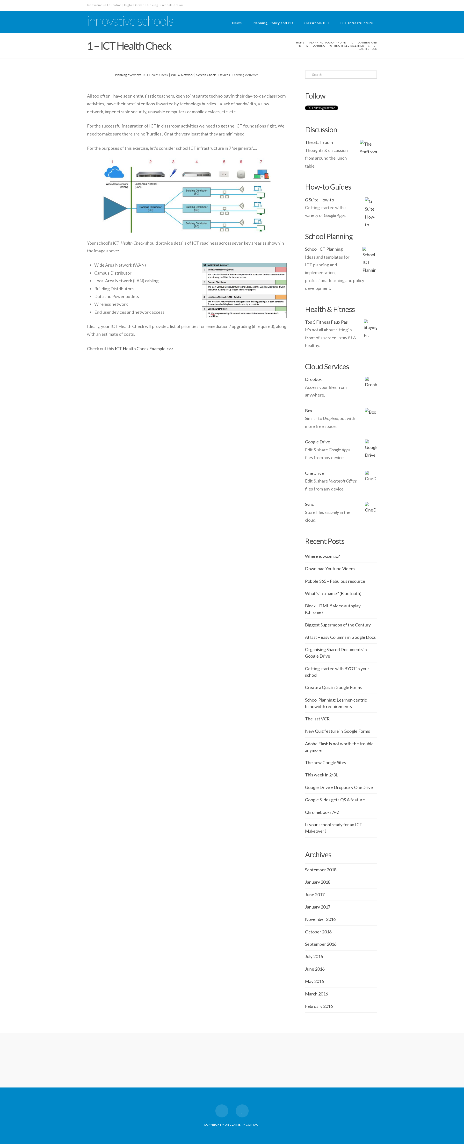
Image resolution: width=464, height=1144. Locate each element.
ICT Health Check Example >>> (144, 348)
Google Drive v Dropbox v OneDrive (339, 787)
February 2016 (319, 1006)
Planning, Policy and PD (273, 23)
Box (308, 410)
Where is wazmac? (322, 556)
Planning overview (128, 75)
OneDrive (314, 473)
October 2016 (318, 931)
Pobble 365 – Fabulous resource (335, 581)
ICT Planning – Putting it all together (335, 45)
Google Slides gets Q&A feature (335, 799)
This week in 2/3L (321, 774)
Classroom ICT (317, 23)
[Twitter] (373, 5)
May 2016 (314, 981)
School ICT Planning (324, 249)
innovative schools (130, 20)
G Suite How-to (319, 199)
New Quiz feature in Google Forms (337, 731)
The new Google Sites (325, 762)
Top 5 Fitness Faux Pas (326, 322)
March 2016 (316, 993)
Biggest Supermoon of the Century (338, 624)
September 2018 (320, 869)
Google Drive (317, 441)
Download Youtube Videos (330, 568)
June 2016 (315, 969)
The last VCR (317, 718)
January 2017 (317, 907)
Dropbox (313, 379)
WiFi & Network (182, 75)
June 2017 (315, 894)
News (237, 23)
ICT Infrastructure (356, 23)
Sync (309, 504)
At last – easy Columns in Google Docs (340, 637)
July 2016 (314, 956)
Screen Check (206, 75)
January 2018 (317, 882)
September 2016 (320, 944)
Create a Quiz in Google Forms (333, 687)
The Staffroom (319, 142)
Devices (224, 75)
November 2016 (320, 919)
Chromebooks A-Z (322, 812)
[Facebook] (364, 5)
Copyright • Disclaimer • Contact (232, 1124)
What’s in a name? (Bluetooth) (333, 593)
